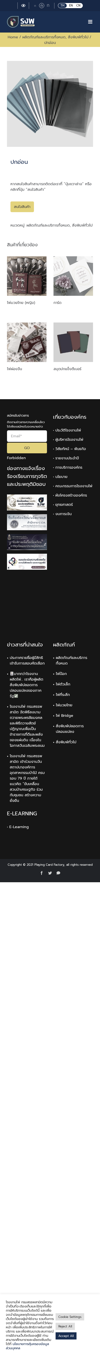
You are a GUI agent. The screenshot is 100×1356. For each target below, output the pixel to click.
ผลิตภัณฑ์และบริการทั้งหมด (48, 225)
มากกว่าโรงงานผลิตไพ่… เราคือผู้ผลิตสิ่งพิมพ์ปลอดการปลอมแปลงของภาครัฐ (26, 685)
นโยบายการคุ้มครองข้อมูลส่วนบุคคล (27, 1346)
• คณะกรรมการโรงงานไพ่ (72, 486)
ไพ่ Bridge (64, 715)
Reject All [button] (65, 1326)
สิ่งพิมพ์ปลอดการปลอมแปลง (70, 728)
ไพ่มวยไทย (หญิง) (21, 302)
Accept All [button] (66, 1336)
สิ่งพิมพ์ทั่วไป (82, 225)
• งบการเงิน (62, 514)
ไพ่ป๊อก (61, 674)
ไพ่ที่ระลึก (63, 695)
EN (71, 5)
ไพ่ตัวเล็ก (63, 684)
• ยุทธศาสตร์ (63, 504)
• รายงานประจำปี (66, 458)
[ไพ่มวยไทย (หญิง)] (27, 276)
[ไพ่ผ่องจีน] (27, 342)
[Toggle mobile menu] (90, 21)
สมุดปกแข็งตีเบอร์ (67, 369)
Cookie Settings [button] (69, 1317)
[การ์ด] (73, 276)
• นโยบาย (60, 477)
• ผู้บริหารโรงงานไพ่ (68, 439)
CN (78, 5)
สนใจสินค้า (22, 207)
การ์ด (57, 302)
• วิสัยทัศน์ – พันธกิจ (69, 449)
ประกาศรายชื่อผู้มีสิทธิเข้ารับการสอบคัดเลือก (27, 660)
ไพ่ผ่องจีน (14, 369)
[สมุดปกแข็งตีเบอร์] (73, 342)
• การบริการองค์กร (67, 467)
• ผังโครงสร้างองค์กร (70, 495)
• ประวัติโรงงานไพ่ (67, 430)
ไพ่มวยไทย (64, 705)
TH (62, 5)
